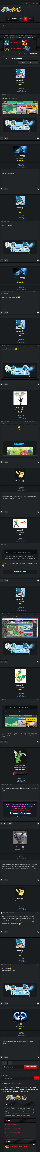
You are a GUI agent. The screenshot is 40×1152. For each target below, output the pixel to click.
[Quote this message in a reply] (38, 138)
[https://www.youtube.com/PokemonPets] (34, 3)
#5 (38, 345)
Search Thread (31, 1067)
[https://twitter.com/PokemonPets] (26, 3)
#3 (38, 221)
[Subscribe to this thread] (35, 62)
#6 (38, 421)
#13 (38, 912)
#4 (38, 292)
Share (6, 138)
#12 (38, 861)
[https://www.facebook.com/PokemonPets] (23, 3)
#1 (38, 94)
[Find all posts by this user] (1, 138)
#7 (38, 493)
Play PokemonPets (15, 42)
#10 (38, 699)
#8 (38, 544)
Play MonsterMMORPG (16, 48)
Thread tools (25, 62)
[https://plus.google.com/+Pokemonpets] (30, 3)
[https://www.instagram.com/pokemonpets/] (37, 3)
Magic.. (2, 423)
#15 (38, 1038)
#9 (38, 613)
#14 (38, 964)
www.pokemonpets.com (22, 1114)
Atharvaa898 (4, 293)
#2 (38, 170)
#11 (38, 784)
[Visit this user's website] (1, 823)
